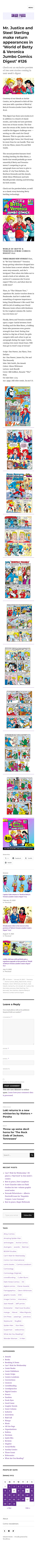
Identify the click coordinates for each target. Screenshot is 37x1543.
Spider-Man (8, 1325)
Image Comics (10, 1299)
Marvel (14, 1312)
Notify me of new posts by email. (13, 1082)
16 (9, 1495)
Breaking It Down (12, 1362)
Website (6, 1069)
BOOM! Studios (10, 1251)
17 (14, 1495)
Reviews (8, 1441)
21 (32, 1495)
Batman (25, 1247)
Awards (8, 1357)
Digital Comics (11, 1391)
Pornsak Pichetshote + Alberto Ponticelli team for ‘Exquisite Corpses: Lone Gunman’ (17, 1196)
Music (7, 1423)
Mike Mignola (25, 1312)
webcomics (19, 1330)
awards (17, 1247)
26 (23, 1499)
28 (32, 1499)
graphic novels (10, 1295)
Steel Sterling (20, 988)
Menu (30, 7)
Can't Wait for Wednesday (14, 1256)
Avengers (8, 1247)
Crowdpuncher (11, 1389)
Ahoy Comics (9, 1234)
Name (6, 1048)
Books (7, 1360)
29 (5, 1504)
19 (23, 1495)
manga (7, 1312)
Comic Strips (10, 1374)
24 (14, 1499)
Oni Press (7, 1317)
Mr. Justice (27, 986)
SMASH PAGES (8, 1537)
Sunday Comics (11, 1450)
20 (27, 1495)
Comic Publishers (12, 1371)
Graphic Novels (11, 1406)
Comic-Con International (14, 1260)
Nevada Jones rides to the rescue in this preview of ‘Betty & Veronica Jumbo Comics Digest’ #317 (17, 928)
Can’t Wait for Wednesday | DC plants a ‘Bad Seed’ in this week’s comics (18, 1176)
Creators (8, 1383)
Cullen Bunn (23, 1277)
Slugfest (18, 1321)
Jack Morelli (8, 1304)
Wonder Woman (10, 1338)
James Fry (11, 986)
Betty (16, 981)
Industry (8, 1412)
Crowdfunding (11, 1386)
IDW (20, 1295)
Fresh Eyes (9, 1400)
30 (10, 1504)
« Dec (9, 1508)
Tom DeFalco (14, 990)
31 (14, 1504)
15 (5, 1495)
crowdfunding (9, 1277)
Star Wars (19, 1325)
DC (23, 1282)
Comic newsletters (10, 1524)
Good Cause (9, 1403)
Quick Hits (9, 1438)
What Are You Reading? (13, 1334)
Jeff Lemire (20, 1304)
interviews (22, 1299)
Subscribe (28, 1215)
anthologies (8, 1243)
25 (18, 1499)
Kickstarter (8, 1308)
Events (7, 1394)
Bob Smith (22, 981)
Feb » (28, 1508)
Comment (7, 1017)
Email (6, 1059)
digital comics (9, 1286)
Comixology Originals (12, 1273)
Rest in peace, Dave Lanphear (17, 1182)
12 (23, 1491)
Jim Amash (19, 986)
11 (18, 1491)
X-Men (22, 1338)
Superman (8, 1330)
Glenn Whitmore (15, 984)
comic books (9, 1264)
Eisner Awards (23, 1286)
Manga (8, 1421)
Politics (8, 1432)
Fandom (8, 1397)
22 (5, 1499)
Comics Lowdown (24, 1264)
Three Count (10, 1452)
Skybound (8, 1321)
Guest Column (10, 1409)
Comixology (9, 1269)
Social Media (10, 1447)
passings (17, 1317)
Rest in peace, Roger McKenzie (17, 1202)
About (5, 1519)
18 (18, 1495)
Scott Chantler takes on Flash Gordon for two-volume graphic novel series (18, 1187)
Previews (30, 979)
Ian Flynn (24, 984)
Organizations (11, 1429)
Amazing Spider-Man (12, 1238)
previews (13, 988)
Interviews (9, 1415)
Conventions (10, 1380)
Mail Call (8, 1418)
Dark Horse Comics (11, 1282)
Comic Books (10, 1368)
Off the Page (10, 1426)
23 (10, 1499)
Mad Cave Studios (22, 1308)
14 (32, 1491)
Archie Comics (9, 981)
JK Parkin (9, 979)
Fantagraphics (9, 1291)
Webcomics (9, 1455)
